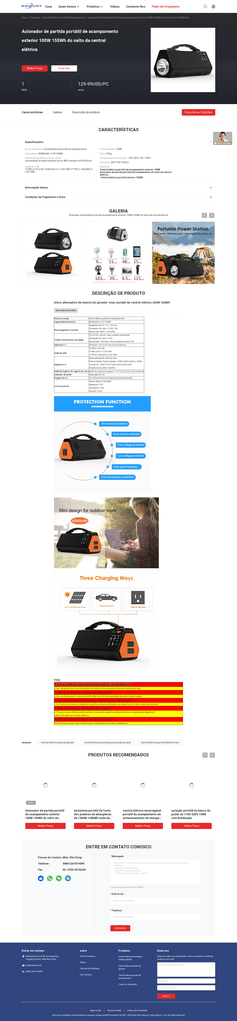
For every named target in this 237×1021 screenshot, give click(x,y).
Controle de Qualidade (89, 968)
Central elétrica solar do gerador (57, 742)
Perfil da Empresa (87, 956)
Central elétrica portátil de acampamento (64, 17)
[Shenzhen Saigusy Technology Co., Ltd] (31, 5)
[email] (41, 878)
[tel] (77, 878)
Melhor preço (34, 68)
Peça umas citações (198, 112)
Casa (24, 17)
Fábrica (83, 962)
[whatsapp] (50, 878)
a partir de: (118, 894)
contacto (120, 928)
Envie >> (166, 996)
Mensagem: (118, 856)
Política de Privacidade (137, 1010)
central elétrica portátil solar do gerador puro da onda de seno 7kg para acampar (190, 814)
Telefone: (117, 910)
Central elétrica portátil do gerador (129, 967)
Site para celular (114, 1010)
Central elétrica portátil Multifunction (160, 742)
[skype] (68, 878)
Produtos (35, 17)
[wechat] (59, 878)
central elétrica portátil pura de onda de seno (107, 742)
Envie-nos (64, 68)
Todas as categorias (127, 984)
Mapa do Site (95, 1010)
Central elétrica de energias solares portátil (130, 958)
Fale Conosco (86, 975)
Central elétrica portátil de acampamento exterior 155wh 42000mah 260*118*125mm (45, 814)
